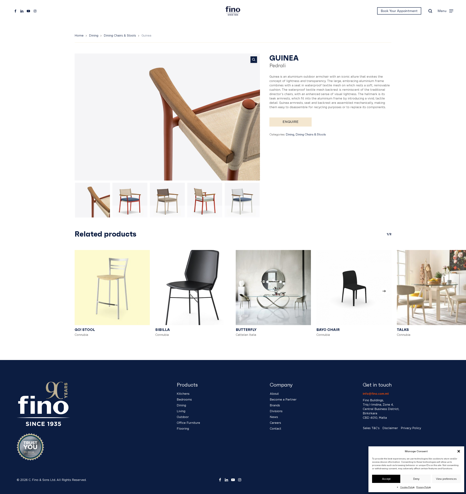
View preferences (446, 478)
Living (181, 411)
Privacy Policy (423, 487)
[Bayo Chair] (354, 287)
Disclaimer (390, 428)
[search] (430, 11)
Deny (416, 478)
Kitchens (183, 393)
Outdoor (183, 417)
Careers (275, 422)
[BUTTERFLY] (273, 287)
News (274, 417)
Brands (275, 405)
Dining (93, 35)
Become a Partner (283, 399)
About (274, 393)
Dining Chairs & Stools (120, 35)
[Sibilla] (192, 287)
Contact (275, 428)
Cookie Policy (407, 487)
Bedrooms (184, 399)
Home (79, 35)
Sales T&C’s (371, 428)
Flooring (183, 428)
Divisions (276, 411)
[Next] (254, 200)
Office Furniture (188, 422)
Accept (386, 478)
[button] (459, 451)
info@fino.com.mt (376, 393)
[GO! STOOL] (112, 287)
